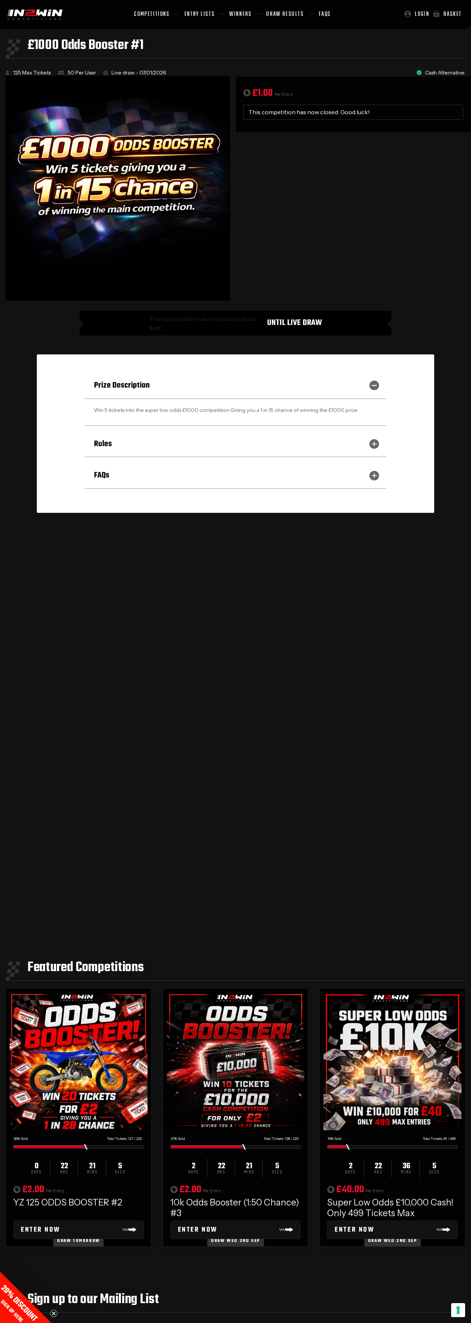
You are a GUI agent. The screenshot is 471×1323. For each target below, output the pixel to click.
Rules (103, 444)
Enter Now (40, 1230)
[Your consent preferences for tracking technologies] (458, 1310)
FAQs (101, 475)
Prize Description (122, 385)
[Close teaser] (53, 1313)
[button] (26, 1297)
